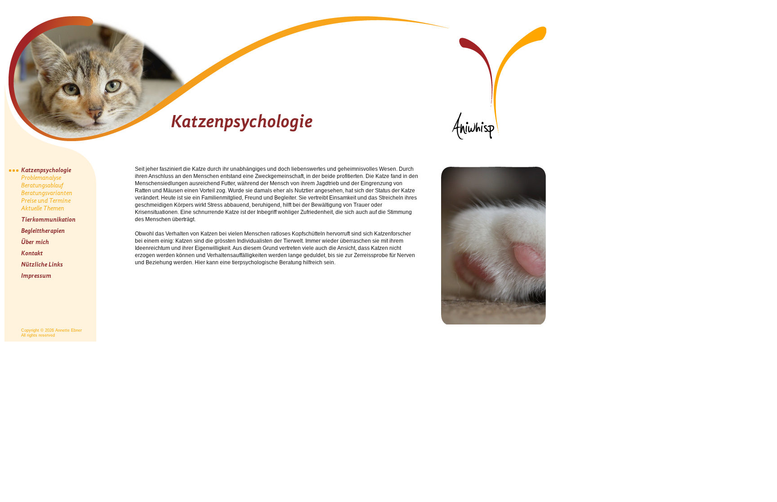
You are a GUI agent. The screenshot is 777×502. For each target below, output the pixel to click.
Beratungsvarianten (46, 193)
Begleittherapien (43, 231)
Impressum (36, 276)
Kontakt (32, 253)
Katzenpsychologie (46, 170)
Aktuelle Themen (42, 208)
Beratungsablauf (42, 185)
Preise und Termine (46, 200)
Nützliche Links (42, 264)
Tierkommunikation (48, 219)
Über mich (35, 242)
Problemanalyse (41, 178)
